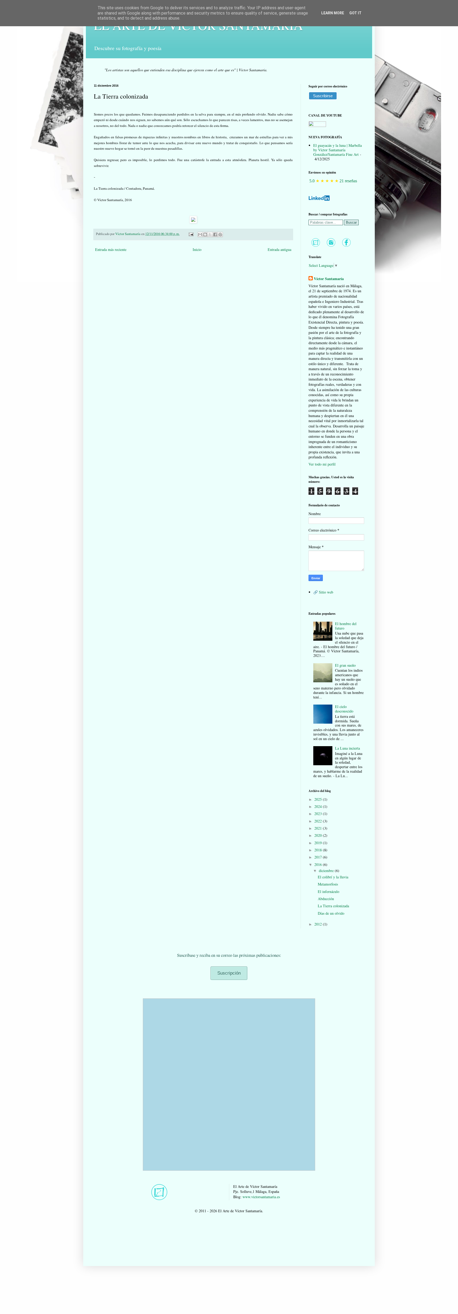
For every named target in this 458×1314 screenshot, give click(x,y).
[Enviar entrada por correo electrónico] (190, 234)
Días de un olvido (331, 913)
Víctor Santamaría (329, 278)
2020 (318, 835)
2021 (318, 828)
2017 (318, 857)
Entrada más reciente (110, 249)
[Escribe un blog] (205, 234)
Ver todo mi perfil (322, 464)
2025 (318, 799)
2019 (318, 842)
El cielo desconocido (344, 709)
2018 (318, 849)
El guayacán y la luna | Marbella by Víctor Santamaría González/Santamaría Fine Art (337, 150)
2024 (318, 806)
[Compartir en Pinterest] (220, 234)
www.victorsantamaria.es (261, 1196)
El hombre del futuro (345, 626)
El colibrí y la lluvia (333, 876)
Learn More (332, 13)
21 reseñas (348, 181)
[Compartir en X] (210, 234)
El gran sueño (345, 665)
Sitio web (326, 592)
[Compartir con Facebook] (215, 234)
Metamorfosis (328, 884)
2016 (318, 864)
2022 (318, 821)
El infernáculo (328, 891)
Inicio (197, 249)
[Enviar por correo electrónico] (200, 234)
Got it (355, 13)
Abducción (326, 898)
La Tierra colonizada (333, 905)
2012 (318, 924)
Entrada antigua (279, 249)
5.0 (312, 181)
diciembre (327, 870)
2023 (318, 813)
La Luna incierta (347, 748)
